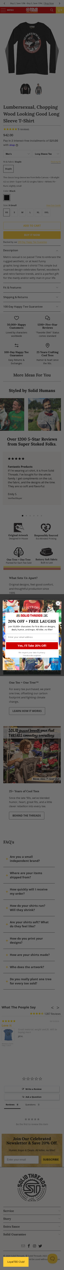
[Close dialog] (58, 603)
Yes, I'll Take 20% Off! (32, 645)
